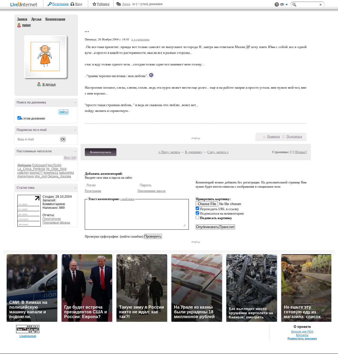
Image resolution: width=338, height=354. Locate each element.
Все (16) (70, 157)
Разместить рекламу (302, 338)
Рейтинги (103, 4)
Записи (22, 19)
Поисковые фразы (56, 222)
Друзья (36, 19)
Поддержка (277, 4)
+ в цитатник (140, 39)
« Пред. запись (169, 152)
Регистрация (60, 4)
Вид (284, 5)
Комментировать (100, 152)
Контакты (302, 335)
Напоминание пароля (152, 191)
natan (19, 25)
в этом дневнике (33, 118)
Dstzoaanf (39, 165)
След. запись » (218, 152)
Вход (78, 4)
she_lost (41, 176)
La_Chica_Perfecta (31, 169)
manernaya (25, 176)
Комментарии (55, 19)
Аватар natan (45, 56)
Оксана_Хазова (59, 176)
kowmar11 (51, 172)
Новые (301, 152)
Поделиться (294, 136)
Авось (126, 4)
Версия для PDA (302, 331)
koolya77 (36, 172)
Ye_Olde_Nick (56, 169)
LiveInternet (25, 5)
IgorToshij (55, 165)
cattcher (23, 172)
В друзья (49, 84)
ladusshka (66, 172)
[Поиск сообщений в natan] (63, 112)
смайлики (127, 199)
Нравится (273, 136)
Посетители (52, 219)
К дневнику (193, 152)
